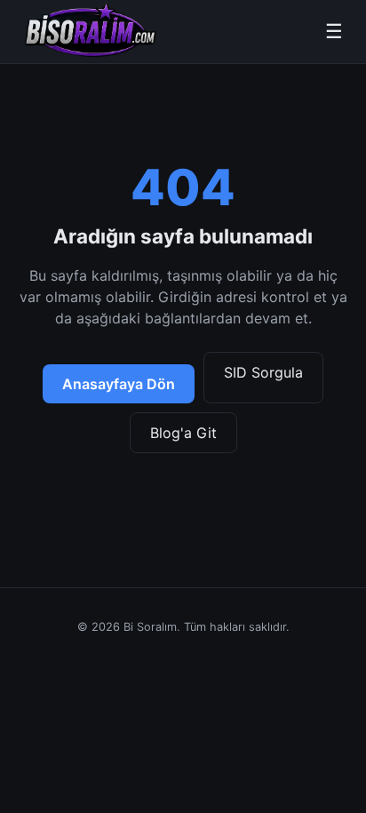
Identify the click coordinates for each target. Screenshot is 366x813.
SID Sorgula (263, 372)
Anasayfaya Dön (118, 384)
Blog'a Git (183, 433)
